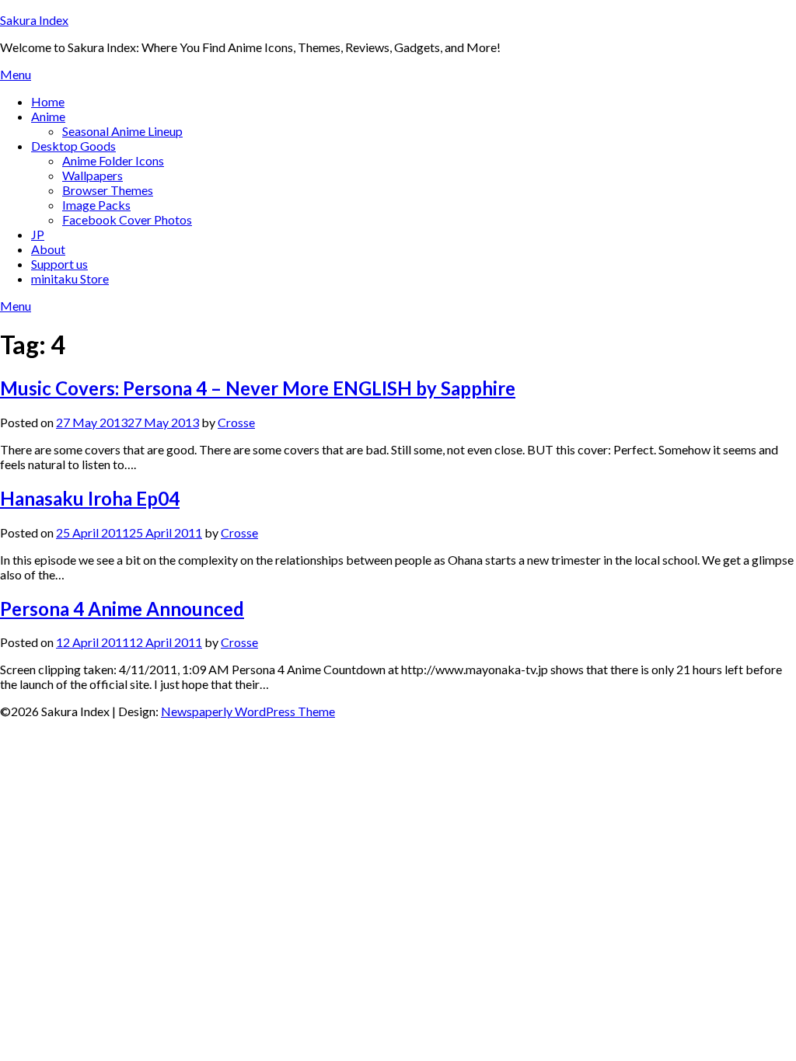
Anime (48, 116)
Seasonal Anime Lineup (122, 130)
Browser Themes (107, 190)
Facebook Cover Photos (127, 219)
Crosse (236, 422)
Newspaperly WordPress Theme (248, 711)
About (48, 249)
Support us (59, 263)
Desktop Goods (73, 145)
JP (37, 234)
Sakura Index (34, 19)
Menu (15, 74)
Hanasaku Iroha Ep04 (90, 498)
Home (48, 101)
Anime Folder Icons (113, 160)
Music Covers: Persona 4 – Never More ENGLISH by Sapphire (257, 388)
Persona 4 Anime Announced (122, 608)
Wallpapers (92, 175)
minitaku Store (70, 278)
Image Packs (96, 204)
